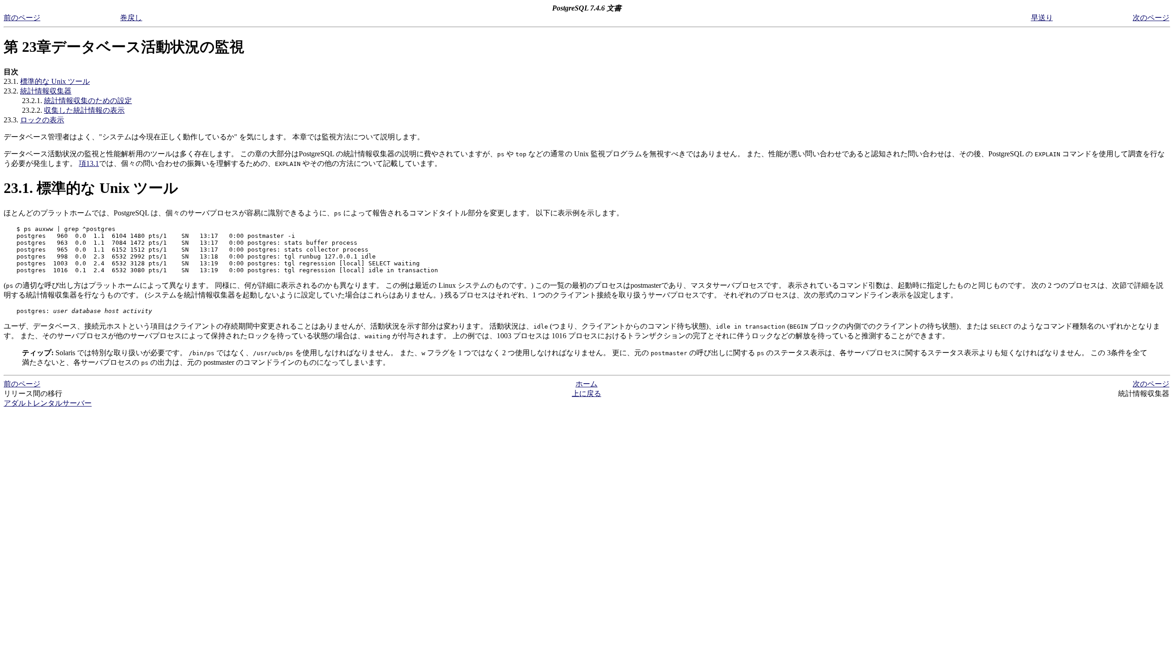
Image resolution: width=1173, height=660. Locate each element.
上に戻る (586, 393)
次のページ (1151, 18)
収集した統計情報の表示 (84, 110)
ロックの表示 (42, 120)
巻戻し (131, 18)
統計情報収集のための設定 (88, 100)
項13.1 (89, 163)
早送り (1042, 18)
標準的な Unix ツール (55, 81)
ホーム (586, 384)
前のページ (22, 18)
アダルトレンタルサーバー (48, 403)
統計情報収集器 (45, 91)
